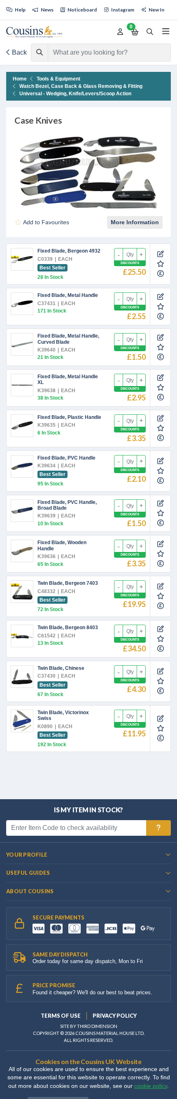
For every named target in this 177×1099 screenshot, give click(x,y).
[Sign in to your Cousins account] (120, 32)
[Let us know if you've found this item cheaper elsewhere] (160, 274)
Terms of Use (61, 1015)
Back (18, 52)
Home (20, 79)
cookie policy (150, 1086)
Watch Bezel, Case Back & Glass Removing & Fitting (80, 86)
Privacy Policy (115, 1015)
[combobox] (102, 53)
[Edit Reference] (160, 254)
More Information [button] (135, 222)
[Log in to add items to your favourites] (160, 263)
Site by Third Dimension (88, 1026)
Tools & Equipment (58, 79)
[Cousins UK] (34, 32)
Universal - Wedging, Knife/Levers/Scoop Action (75, 94)
